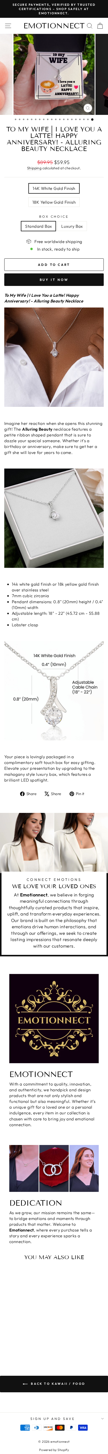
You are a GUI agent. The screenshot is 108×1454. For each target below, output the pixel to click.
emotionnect (54, 25)
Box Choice (54, 216)
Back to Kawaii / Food (57, 1384)
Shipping (34, 168)
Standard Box (38, 226)
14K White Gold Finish (54, 188)
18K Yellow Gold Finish (54, 202)
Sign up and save (52, 1419)
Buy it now (54, 280)
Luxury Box (72, 226)
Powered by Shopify (54, 1450)
